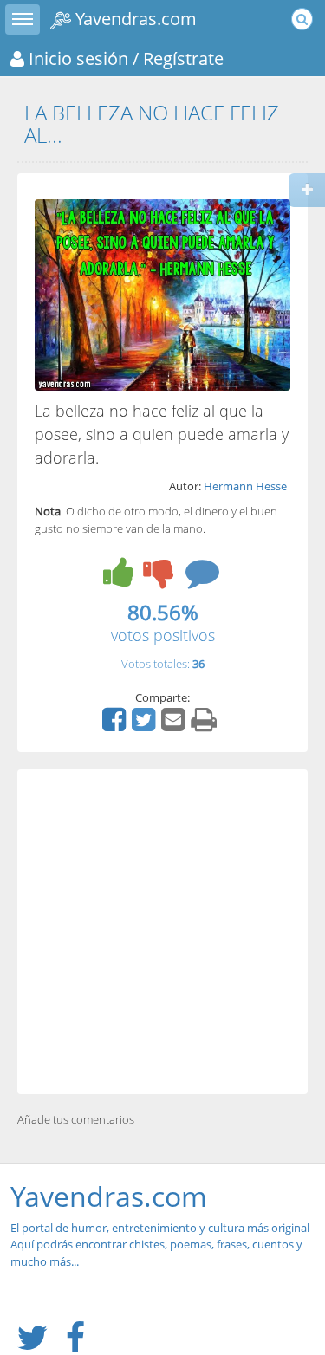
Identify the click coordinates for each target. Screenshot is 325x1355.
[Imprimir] (206, 725)
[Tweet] (145, 725)
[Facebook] (116, 725)
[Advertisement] (162, 931)
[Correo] (175, 725)
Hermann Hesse (245, 486)
